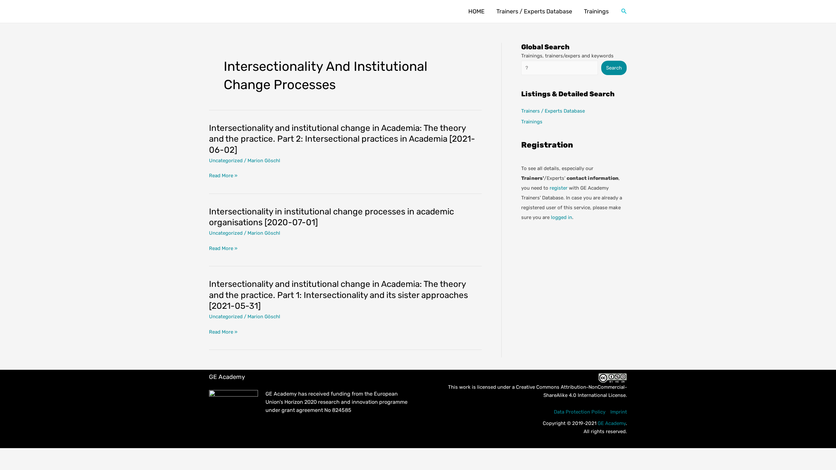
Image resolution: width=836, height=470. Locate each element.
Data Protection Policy (579, 412)
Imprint (618, 412)
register (559, 188)
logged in (561, 217)
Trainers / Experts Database (534, 11)
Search (614, 68)
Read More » (223, 176)
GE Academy (612, 423)
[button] (624, 11)
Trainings (596, 11)
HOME (476, 11)
